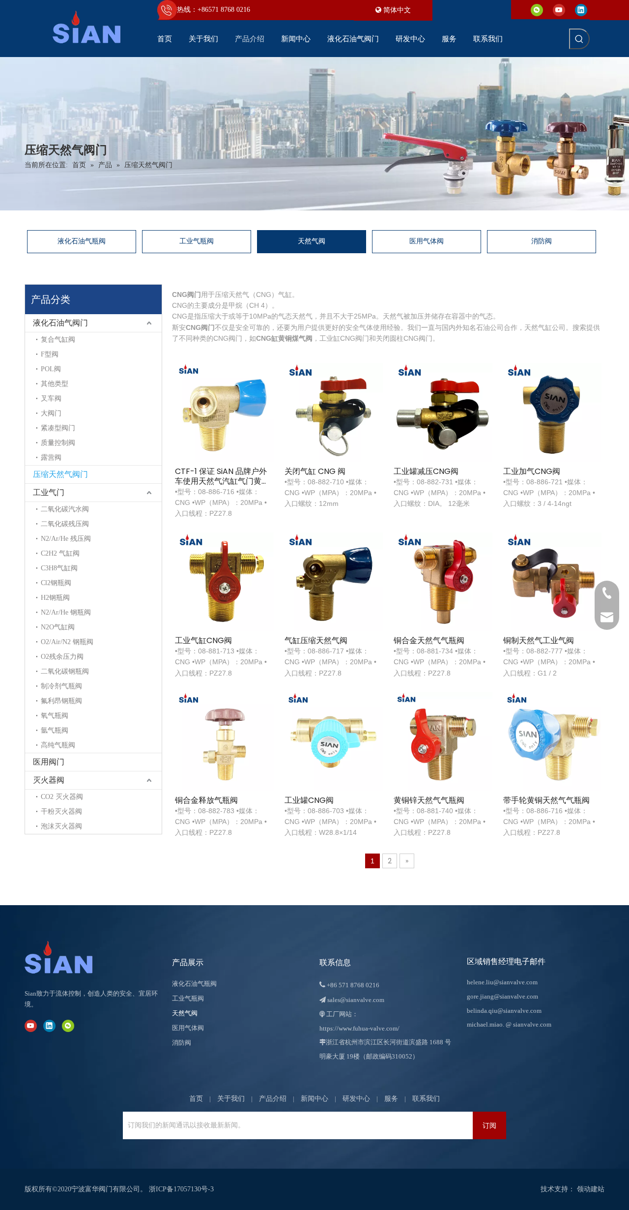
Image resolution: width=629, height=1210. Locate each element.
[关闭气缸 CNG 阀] (334, 411)
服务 (391, 1098)
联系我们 (426, 1098)
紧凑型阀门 (58, 428)
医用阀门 (48, 762)
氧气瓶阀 (54, 715)
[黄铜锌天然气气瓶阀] (443, 740)
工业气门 (48, 492)
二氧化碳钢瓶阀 (65, 671)
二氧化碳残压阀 (65, 524)
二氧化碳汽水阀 (65, 509)
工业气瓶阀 (196, 241)
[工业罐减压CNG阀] (443, 411)
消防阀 (541, 241)
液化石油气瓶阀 (81, 241)
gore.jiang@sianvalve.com (502, 996)
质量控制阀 (58, 442)
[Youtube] (559, 9)
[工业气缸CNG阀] (224, 581)
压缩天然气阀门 (60, 474)
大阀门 (51, 413)
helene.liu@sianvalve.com (502, 982)
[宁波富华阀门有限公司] (69, 957)
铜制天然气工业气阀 (538, 641)
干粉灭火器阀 (61, 811)
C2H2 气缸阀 (60, 553)
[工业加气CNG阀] (552, 411)
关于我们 (231, 1098)
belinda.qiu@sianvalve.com (504, 1010)
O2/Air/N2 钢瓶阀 (67, 642)
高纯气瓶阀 (58, 745)
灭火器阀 (48, 780)
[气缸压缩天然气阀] (334, 581)
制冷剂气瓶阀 (61, 686)
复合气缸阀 (58, 339)
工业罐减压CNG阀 (426, 471)
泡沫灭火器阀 (61, 826)
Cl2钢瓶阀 (56, 583)
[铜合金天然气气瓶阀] (443, 581)
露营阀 (51, 457)
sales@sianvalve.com (355, 999)
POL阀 (51, 369)
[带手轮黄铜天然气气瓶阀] (552, 740)
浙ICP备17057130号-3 (181, 1189)
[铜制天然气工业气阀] (552, 581)
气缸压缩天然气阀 (316, 641)
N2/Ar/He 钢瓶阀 (66, 612)
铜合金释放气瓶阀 (206, 800)
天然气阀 (311, 241)
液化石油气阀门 (60, 323)
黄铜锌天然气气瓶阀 (429, 800)
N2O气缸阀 (58, 627)
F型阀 (49, 354)
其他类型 (54, 383)
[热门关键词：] (579, 39)
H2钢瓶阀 (55, 597)
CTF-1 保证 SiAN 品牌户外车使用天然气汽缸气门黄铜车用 (222, 476)
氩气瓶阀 (54, 730)
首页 (196, 1098)
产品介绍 (272, 1098)
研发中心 (356, 1098)
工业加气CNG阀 (531, 471)
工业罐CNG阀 (309, 800)
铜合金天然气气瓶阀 (429, 641)
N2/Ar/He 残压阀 (66, 538)
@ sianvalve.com (528, 1024)
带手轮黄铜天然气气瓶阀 (546, 800)
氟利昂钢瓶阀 (61, 701)
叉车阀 (51, 398)
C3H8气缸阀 (59, 568)
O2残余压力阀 (62, 656)
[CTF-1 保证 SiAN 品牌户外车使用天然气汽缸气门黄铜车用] (224, 411)
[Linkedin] (581, 9)
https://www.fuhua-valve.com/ (359, 1028)
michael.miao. (485, 1024)
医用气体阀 (426, 241)
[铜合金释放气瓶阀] (224, 740)
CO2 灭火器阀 (62, 796)
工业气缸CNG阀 (203, 641)
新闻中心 (314, 1098)
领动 (584, 1189)
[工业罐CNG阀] (334, 740)
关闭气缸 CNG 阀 (315, 471)
